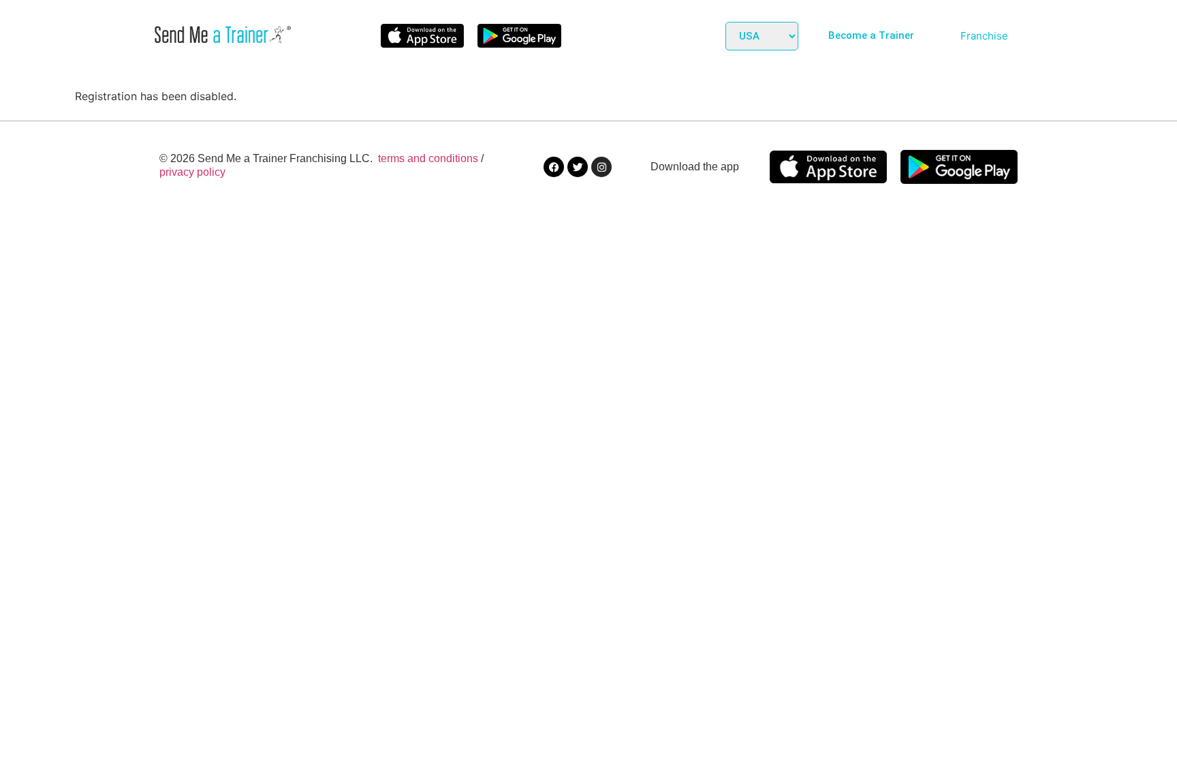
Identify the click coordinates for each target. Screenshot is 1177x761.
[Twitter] (577, 167)
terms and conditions (428, 158)
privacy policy (192, 172)
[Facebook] (554, 167)
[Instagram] (601, 167)
